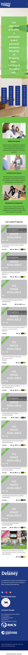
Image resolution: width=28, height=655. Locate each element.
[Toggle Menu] (26, 4)
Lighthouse (19, 653)
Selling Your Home (14, 141)
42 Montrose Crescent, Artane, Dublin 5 (13, 441)
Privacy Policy (5, 619)
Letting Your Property (14, 173)
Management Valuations (14, 203)
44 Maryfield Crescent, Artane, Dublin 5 (13, 245)
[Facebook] (2, 592)
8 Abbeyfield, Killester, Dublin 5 (10, 523)
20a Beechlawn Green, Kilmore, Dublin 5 (12, 496)
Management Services (24, 95)
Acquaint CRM (14, 644)
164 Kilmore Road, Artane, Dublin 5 (11, 468)
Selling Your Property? (11, 95)
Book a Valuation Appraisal (4, 96)
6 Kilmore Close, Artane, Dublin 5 (11, 386)
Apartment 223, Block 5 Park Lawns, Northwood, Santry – (12, 357)
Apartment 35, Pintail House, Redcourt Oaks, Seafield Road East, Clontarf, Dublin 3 (14, 551)
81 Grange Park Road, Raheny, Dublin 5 (12, 300)
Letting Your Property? (17, 95)
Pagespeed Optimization (11, 653)
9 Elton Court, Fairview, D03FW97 (11, 272)
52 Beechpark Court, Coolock (10, 413)
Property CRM (4, 646)
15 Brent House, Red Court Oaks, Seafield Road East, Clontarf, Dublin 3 (13, 328)
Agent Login (12, 646)
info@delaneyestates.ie (7, 617)
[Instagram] (6, 592)
